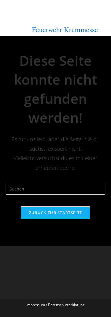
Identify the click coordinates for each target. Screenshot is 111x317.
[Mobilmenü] (99, 23)
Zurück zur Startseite (55, 212)
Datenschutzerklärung (66, 304)
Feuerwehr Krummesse (65, 29)
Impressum (35, 304)
